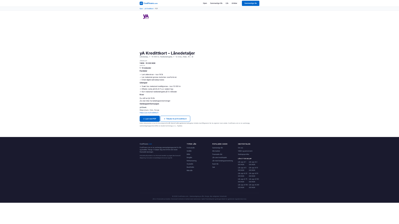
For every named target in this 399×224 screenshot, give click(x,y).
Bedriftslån (190, 167)
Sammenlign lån (216, 3)
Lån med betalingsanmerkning (222, 161)
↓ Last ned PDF (149, 119)
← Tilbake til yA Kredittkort (175, 119)
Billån (188, 154)
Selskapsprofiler (243, 154)
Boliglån (189, 157)
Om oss (240, 148)
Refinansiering (191, 161)
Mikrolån (190, 170)
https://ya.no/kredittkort (149, 113)
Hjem (205, 3)
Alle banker (216, 151)
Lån (227, 3)
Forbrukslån (191, 148)
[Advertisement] (202, 35)
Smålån (189, 151)
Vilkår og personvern (245, 151)
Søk (213, 167)
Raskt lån (215, 164)
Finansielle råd (217, 154)
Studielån (190, 164)
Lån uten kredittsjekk (219, 157)
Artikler (234, 3)
